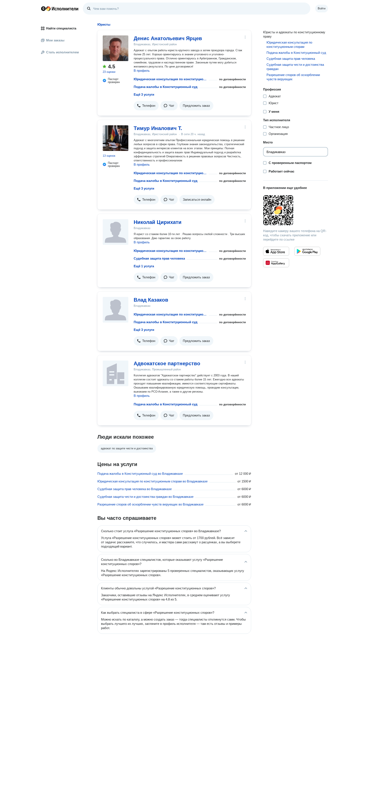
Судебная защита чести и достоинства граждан (295, 67)
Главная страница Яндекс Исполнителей (60, 8)
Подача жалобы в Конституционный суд (166, 87)
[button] (146, 105)
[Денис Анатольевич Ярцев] (115, 48)
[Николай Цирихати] (115, 232)
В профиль (142, 70)
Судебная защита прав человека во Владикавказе (134, 489)
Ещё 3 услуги (144, 94)
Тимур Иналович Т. (158, 128)
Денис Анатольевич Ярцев (168, 38)
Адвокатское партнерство (167, 363)
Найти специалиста (61, 28)
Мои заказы (55, 40)
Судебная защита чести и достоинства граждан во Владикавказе (145, 496)
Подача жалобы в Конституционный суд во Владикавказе (140, 473)
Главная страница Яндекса (43, 8)
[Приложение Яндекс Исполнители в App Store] (276, 251)
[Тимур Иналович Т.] (115, 138)
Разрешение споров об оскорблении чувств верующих (293, 77)
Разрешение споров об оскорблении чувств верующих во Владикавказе (150, 504)
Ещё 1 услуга (144, 266)
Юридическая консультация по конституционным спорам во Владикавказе (152, 481)
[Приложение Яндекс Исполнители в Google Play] (307, 251)
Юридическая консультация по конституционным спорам (170, 79)
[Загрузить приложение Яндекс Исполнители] (295, 210)
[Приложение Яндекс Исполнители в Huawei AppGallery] (276, 262)
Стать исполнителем (62, 52)
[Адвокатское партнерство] (115, 373)
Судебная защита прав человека (159, 258)
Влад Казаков (151, 300)
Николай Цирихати (158, 222)
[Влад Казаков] (115, 310)
